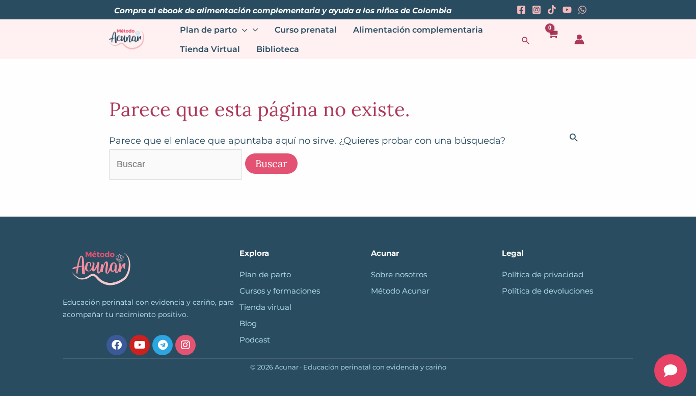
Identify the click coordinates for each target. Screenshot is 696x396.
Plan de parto (265, 274)
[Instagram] (536, 9)
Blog (248, 323)
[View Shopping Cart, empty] (552, 39)
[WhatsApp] (582, 9)
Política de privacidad (542, 274)
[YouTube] (567, 9)
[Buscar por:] (177, 164)
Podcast (254, 340)
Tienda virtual (265, 307)
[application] (242, 30)
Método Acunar (400, 291)
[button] (526, 40)
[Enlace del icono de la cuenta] (579, 39)
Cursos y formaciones (279, 291)
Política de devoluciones (547, 291)
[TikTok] (551, 9)
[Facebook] (521, 9)
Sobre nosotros (399, 274)
